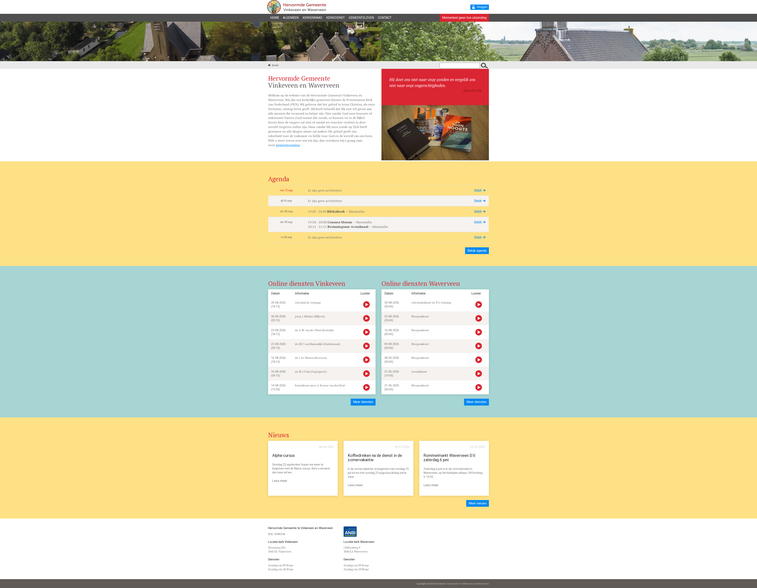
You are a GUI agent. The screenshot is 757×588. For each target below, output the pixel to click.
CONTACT (385, 18)
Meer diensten (363, 402)
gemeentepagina (288, 145)
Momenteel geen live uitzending (464, 18)
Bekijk (478, 190)
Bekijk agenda (477, 250)
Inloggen (482, 6)
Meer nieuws (478, 503)
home (275, 65)
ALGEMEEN (291, 18)
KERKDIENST (335, 18)
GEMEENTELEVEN (361, 18)
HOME (274, 18)
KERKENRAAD (312, 18)
